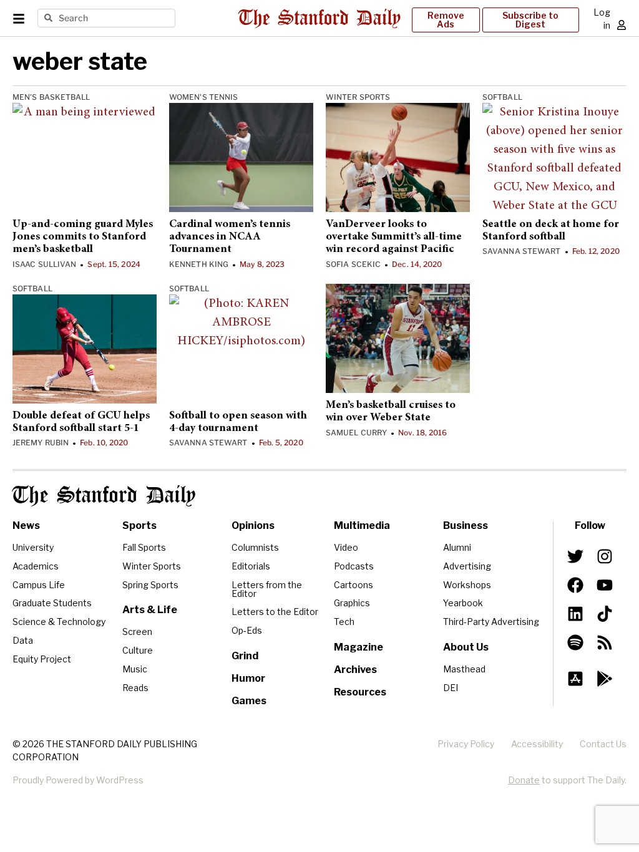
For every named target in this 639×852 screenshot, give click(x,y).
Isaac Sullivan (44, 264)
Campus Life (38, 584)
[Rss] (604, 642)
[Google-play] (604, 679)
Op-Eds (247, 630)
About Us (466, 647)
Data (22, 640)
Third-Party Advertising (491, 621)
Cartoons (353, 584)
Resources (360, 692)
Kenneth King (198, 264)
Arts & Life (149, 610)
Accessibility (537, 743)
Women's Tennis (203, 97)
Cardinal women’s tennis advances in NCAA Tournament (229, 237)
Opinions (253, 525)
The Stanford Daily (103, 495)
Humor (248, 678)
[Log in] (622, 25)
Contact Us (603, 743)
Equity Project (41, 659)
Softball (502, 97)
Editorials (251, 566)
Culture (137, 650)
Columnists (255, 547)
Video (346, 547)
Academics (35, 566)
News (26, 525)
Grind (245, 656)
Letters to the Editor (275, 611)
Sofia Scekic (353, 264)
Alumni (457, 547)
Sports (139, 525)
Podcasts (354, 566)
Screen (137, 631)
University (33, 547)
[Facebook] (575, 585)
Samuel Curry (356, 432)
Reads (135, 687)
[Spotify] (575, 642)
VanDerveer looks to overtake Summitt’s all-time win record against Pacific (394, 237)
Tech (344, 621)
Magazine (358, 647)
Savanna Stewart (521, 251)
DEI (450, 687)
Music (134, 669)
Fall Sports (144, 547)
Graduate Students (52, 603)
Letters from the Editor (267, 589)
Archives (355, 669)
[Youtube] (604, 585)
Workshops (467, 584)
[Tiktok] (604, 614)
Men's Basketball (51, 97)
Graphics (352, 603)
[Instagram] (604, 556)
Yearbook (463, 603)
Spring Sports (150, 584)
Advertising (467, 566)
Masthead (464, 669)
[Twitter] (575, 556)
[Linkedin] (575, 614)
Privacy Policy (465, 743)
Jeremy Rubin (40, 442)
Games (249, 701)
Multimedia (362, 525)
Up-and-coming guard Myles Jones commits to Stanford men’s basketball (82, 237)
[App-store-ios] (575, 679)
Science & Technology (58, 621)
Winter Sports (358, 97)
